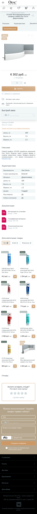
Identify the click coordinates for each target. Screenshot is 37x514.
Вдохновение (6, 476)
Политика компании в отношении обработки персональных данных (18, 509)
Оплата (4, 464)
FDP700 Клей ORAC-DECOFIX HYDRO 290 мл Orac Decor (27, 330)
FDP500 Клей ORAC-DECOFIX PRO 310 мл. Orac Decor (9, 270)
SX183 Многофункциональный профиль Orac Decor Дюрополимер (27, 361)
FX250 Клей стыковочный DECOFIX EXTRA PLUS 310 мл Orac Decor (9, 331)
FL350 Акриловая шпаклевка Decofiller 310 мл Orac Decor (8, 360)
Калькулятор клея (10, 28)
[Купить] (15, 276)
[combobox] (5, 115)
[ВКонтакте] (18, 504)
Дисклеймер (6, 489)
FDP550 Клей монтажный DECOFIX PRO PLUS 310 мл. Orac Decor (27, 301)
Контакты (5, 483)
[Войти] (33, 8)
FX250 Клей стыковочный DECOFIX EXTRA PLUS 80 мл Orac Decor (9, 301)
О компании (6, 457)
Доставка (5, 470)
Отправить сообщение (18, 443)
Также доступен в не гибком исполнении (16, 128)
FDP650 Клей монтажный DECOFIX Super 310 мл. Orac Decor (27, 271)
